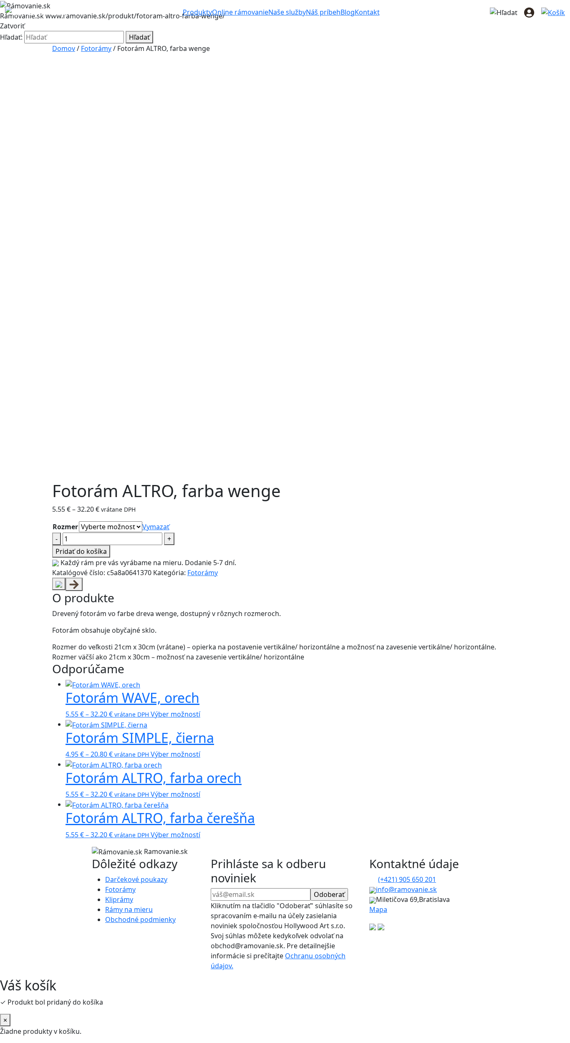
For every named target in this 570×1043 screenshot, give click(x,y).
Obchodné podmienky (140, 919)
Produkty (197, 12)
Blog (347, 12)
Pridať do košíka (81, 551)
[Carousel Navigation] (285, 584)
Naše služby (287, 12)
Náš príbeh (323, 12)
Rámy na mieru (129, 909)
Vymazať (155, 526)
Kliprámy (119, 899)
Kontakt (367, 12)
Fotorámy (96, 48)
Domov (63, 48)
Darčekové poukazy (136, 879)
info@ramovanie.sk (406, 889)
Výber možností (175, 714)
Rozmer (65, 526)
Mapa (378, 909)
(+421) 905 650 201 (407, 879)
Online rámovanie (240, 12)
